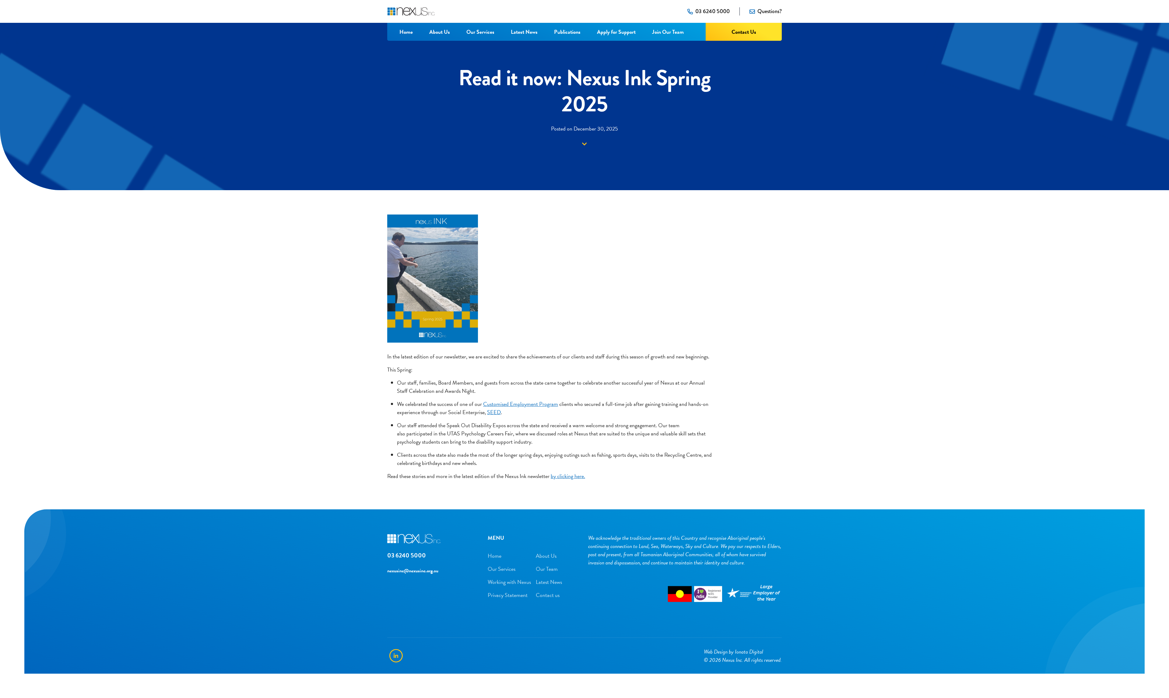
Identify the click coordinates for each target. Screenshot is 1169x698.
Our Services (480, 32)
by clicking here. (568, 476)
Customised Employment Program (520, 404)
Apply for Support (616, 32)
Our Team (547, 569)
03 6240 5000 (712, 11)
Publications (567, 32)
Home (406, 32)
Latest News (524, 32)
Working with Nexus (509, 582)
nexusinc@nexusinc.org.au (412, 570)
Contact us (548, 595)
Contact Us (744, 32)
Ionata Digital (749, 651)
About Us (439, 32)
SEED (494, 412)
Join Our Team (668, 32)
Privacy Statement (508, 595)
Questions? (769, 11)
